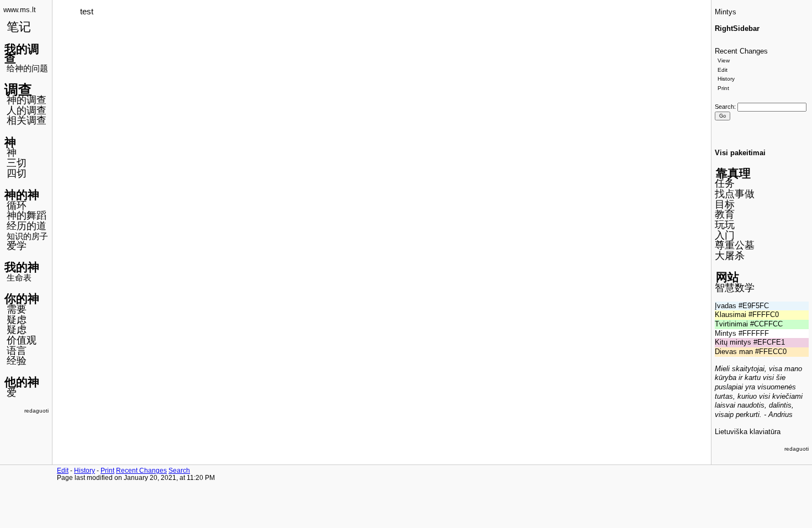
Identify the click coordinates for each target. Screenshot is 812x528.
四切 (17, 173)
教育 (725, 214)
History (726, 79)
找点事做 (735, 193)
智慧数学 (735, 287)
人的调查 (26, 110)
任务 (725, 183)
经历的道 (26, 225)
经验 (17, 360)
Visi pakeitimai (740, 153)
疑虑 (17, 319)
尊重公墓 (735, 245)
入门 (725, 235)
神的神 (21, 194)
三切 (17, 162)
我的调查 (21, 54)
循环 (17, 205)
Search (724, 106)
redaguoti (36, 411)
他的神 (21, 382)
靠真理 (733, 173)
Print (723, 88)
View (724, 60)
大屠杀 (730, 255)
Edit (722, 70)
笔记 (19, 27)
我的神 (21, 267)
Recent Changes (741, 51)
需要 (17, 309)
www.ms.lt (19, 10)
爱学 (17, 245)
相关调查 (26, 120)
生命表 (19, 277)
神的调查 (26, 99)
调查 (18, 89)
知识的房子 (27, 236)
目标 (725, 204)
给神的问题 (27, 68)
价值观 (21, 340)
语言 (17, 350)
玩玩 (725, 224)
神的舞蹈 (26, 215)
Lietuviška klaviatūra (748, 432)
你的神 (21, 298)
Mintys (725, 12)
